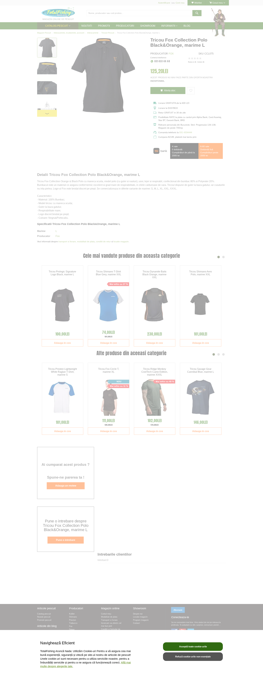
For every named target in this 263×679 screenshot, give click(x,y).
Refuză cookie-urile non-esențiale (193, 656)
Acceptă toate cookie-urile (193, 646)
